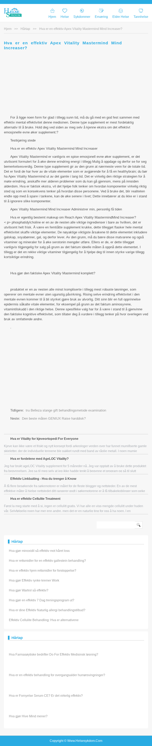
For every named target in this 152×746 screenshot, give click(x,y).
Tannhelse (141, 16)
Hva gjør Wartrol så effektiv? (28, 590)
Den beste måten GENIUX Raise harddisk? (54, 418)
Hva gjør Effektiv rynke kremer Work (34, 580)
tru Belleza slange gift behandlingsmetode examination (66, 410)
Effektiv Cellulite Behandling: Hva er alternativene (44, 620)
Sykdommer (81, 16)
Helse (65, 16)
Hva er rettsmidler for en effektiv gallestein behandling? (47, 560)
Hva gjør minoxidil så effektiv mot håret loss (39, 550)
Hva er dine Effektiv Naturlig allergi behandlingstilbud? (47, 610)
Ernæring (101, 16)
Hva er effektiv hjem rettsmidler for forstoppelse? (42, 570)
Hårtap (25, 28)
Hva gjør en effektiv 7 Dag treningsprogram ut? (41, 600)
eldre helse (120, 16)
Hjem (52, 16)
